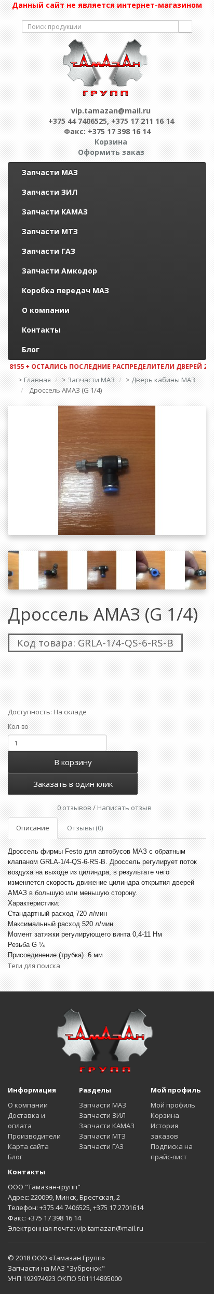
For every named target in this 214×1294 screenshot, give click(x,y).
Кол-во (18, 726)
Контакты (41, 330)
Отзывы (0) (85, 827)
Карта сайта (28, 1146)
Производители (34, 1136)
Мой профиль (173, 1105)
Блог (30, 349)
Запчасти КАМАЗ (55, 212)
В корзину (73, 762)
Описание (32, 827)
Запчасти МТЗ (50, 231)
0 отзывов (74, 807)
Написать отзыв (124, 807)
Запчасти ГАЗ (48, 251)
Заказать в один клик (73, 784)
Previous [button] (15, 570)
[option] (107, 470)
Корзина (165, 1115)
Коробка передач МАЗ (65, 290)
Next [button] (198, 570)
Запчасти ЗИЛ (49, 192)
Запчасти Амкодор (59, 271)
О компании (46, 310)
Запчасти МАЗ (50, 172)
